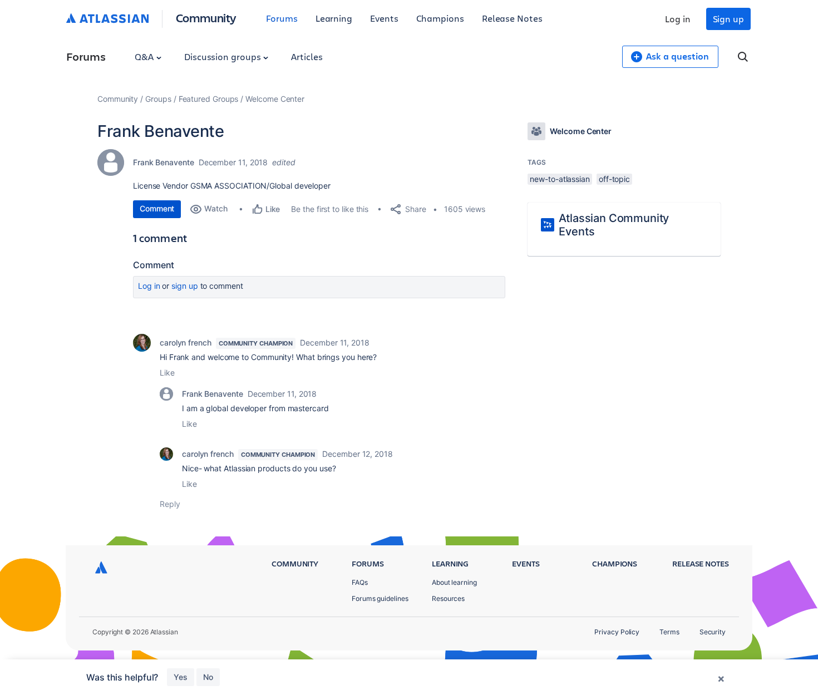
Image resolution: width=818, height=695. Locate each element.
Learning (334, 18)
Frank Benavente (163, 162)
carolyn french (185, 342)
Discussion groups (223, 56)
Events (384, 18)
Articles (306, 56)
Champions (440, 18)
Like (167, 372)
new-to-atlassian (560, 179)
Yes (181, 677)
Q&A (145, 56)
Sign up (728, 18)
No (208, 677)
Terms (669, 632)
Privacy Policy (616, 632)
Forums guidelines (380, 598)
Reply (170, 504)
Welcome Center (274, 98)
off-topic (614, 179)
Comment (157, 208)
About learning (454, 582)
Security (712, 632)
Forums (282, 18)
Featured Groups (209, 98)
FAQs (360, 582)
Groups (158, 98)
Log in (678, 18)
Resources (448, 598)
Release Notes (512, 18)
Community (206, 17)
